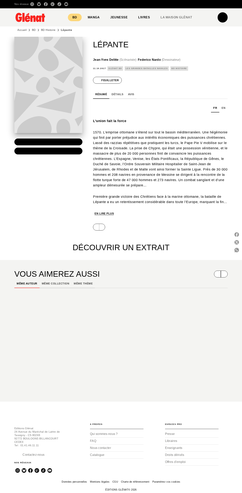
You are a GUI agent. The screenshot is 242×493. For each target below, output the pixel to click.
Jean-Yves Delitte (114, 59)
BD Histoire (48, 29)
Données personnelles (74, 481)
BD (34, 29)
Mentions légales (99, 481)
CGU (115, 481)
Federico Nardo (159, 59)
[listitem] (32, 4)
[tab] (75, 17)
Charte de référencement (135, 481)
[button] (174, 4)
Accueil (22, 29)
